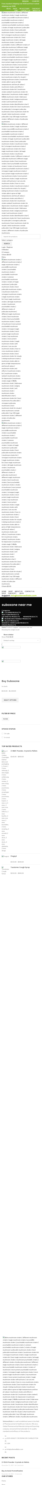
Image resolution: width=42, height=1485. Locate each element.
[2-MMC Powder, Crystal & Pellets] (5, 801)
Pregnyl (14, 856)
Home (4, 627)
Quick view (4, 705)
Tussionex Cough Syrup (20, 867)
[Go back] (4, 600)
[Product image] (11, 667)
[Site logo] (16, 67)
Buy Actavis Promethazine (12, 1471)
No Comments (19, 1465)
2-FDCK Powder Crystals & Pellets (15, 1462)
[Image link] (21, 1377)
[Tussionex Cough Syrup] (5, 870)
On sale (7, 733)
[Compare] (4, 676)
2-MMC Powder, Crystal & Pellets (24, 751)
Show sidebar (9, 634)
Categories (6, 610)
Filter (5, 719)
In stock (7, 737)
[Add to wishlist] (4, 695)
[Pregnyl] (5, 859)
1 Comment (18, 1474)
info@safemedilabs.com (24, 595)
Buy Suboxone (10, 681)
